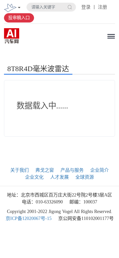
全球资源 (84, 177)
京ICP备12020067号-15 (29, 218)
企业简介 (99, 170)
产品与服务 (72, 170)
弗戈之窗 (44, 170)
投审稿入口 (19, 17)
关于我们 (19, 170)
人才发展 (59, 177)
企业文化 (34, 177)
